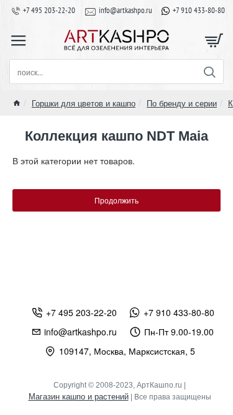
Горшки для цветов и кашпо (83, 103)
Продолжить (116, 200)
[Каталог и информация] (18, 40)
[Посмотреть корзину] (214, 40)
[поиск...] (209, 71)
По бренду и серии (182, 103)
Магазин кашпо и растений (79, 396)
